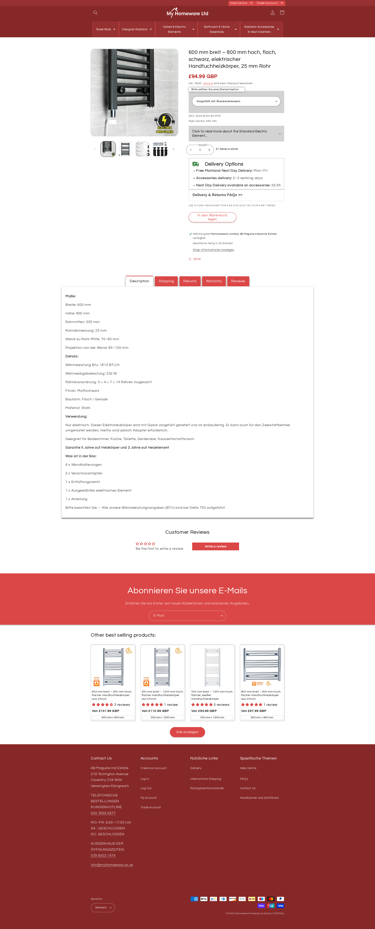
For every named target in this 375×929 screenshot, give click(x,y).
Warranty (214, 281)
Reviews (238, 281)
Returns (190, 281)
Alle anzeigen (187, 732)
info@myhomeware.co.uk (112, 865)
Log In (145, 778)
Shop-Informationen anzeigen (213, 249)
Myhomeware (242, 913)
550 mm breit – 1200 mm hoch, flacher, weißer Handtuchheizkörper (212, 695)
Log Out (146, 788)
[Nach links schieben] (95, 149)
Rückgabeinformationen (207, 788)
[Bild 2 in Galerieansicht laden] (125, 149)
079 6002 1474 (103, 855)
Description (139, 281)
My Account (149, 797)
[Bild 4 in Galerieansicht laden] (160, 149)
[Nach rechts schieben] (173, 149)
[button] (95, 12)
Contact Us (248, 788)
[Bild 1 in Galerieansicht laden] (108, 149)
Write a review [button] (215, 546)
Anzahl (202, 145)
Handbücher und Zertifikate (259, 797)
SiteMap (279, 913)
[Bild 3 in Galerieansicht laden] (142, 149)
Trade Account (151, 807)
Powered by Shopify (261, 913)
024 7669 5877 (103, 813)
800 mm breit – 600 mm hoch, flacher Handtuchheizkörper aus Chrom (261, 695)
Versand (208, 83)
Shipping (166, 281)
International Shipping (205, 778)
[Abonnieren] (221, 616)
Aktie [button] (197, 259)
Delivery (195, 768)
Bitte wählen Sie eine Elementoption (215, 89)
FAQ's (244, 778)
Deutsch (100, 907)
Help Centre (248, 768)
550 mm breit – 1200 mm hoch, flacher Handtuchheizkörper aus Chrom (162, 695)
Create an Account (154, 768)
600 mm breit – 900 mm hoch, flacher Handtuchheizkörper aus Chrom (112, 695)
